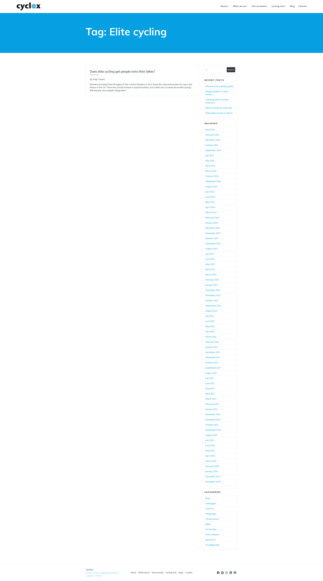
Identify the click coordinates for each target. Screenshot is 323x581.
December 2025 (212, 140)
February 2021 (212, 404)
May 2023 (209, 264)
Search (231, 69)
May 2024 (209, 202)
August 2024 (211, 186)
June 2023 (210, 259)
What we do (239, 6)
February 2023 (212, 279)
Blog (292, 6)
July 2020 (209, 440)
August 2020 (211, 435)
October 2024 (211, 176)
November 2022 (213, 295)
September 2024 (213, 181)
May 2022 (209, 326)
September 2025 (213, 150)
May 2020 (209, 450)
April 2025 (210, 165)
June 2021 (210, 383)
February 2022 (212, 342)
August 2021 (211, 373)
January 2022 (211, 347)
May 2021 (209, 388)
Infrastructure (212, 519)
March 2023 (211, 274)
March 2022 (211, 336)
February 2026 (212, 134)
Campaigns (210, 503)
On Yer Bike (211, 529)
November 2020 (213, 419)
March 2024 (211, 212)
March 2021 (211, 398)
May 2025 (209, 160)
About (224, 6)
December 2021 (212, 352)
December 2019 (212, 476)
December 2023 (212, 228)
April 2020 (210, 455)
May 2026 (209, 129)
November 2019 (213, 481)
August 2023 (211, 248)
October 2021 (211, 362)
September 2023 (213, 243)
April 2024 (210, 207)
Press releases (212, 534)
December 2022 (212, 290)
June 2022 (210, 321)
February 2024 (212, 217)
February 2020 (212, 466)
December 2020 (212, 414)
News (208, 524)
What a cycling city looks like (218, 107)
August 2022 (211, 310)
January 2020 (211, 471)
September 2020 (213, 430)
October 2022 (211, 300)
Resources (210, 539)
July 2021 (209, 378)
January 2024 (211, 222)
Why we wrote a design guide (219, 86)
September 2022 (213, 305)
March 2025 (211, 171)
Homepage (210, 513)
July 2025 (209, 155)
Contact (302, 6)
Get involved (259, 6)
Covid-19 (209, 508)
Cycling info (278, 6)
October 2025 (211, 145)
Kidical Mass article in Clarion (219, 113)
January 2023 (211, 285)
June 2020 (210, 445)
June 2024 (210, 197)
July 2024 (209, 191)
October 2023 (211, 238)
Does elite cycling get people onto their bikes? (122, 71)
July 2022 (209, 316)
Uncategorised (212, 544)
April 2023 (210, 269)
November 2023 (213, 233)
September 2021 (213, 367)
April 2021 (210, 393)
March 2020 (211, 461)
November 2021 (213, 357)
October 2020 (211, 424)
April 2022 (210, 331)
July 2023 (209, 253)
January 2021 (211, 409)
